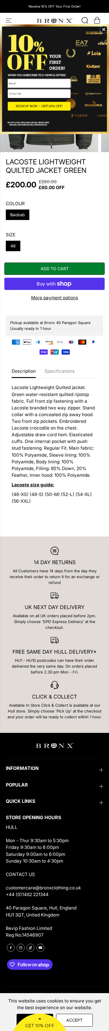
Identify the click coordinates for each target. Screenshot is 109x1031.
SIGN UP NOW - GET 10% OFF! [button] (39, 106)
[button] (103, 29)
